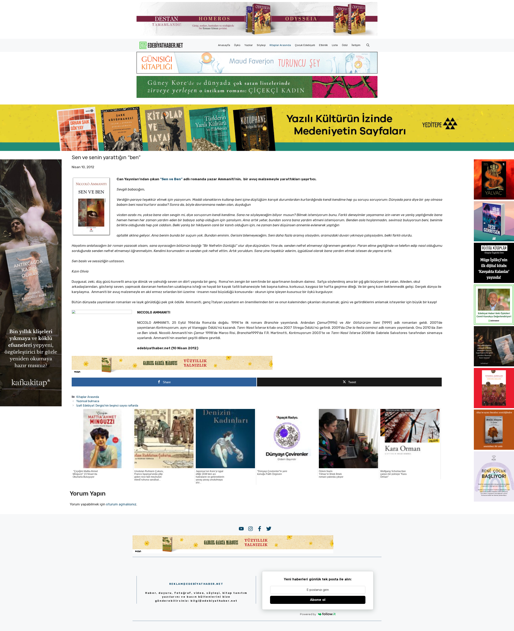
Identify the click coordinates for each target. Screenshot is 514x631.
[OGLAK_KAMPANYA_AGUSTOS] (494, 407)
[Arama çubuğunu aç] (367, 45)
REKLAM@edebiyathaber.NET (196, 583)
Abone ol (317, 600)
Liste (335, 45)
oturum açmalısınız (121, 504)
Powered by (308, 614)
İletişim (356, 45)
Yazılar (248, 45)
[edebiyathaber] (257, 97)
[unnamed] (494, 198)
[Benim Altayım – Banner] (494, 449)
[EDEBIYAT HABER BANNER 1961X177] (257, 150)
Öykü (237, 45)
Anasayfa (224, 45)
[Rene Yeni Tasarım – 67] (494, 500)
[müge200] (494, 282)
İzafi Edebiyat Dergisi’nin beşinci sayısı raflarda (107, 405)
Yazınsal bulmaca (87, 401)
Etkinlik (323, 45)
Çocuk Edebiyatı (305, 45)
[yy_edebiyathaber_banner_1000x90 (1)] (172, 373)
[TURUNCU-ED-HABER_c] (257, 72)
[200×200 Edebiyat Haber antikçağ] (494, 365)
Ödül (345, 45)
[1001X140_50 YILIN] (257, 34)
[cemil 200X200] (494, 324)
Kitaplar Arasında (280, 45)
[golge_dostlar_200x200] (494, 240)
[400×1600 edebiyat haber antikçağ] (31, 405)
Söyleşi (261, 45)
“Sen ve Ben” (171, 179)
